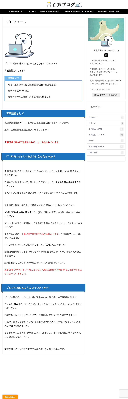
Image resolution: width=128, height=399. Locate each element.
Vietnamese (106, 117)
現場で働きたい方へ (106, 147)
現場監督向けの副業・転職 (108, 11)
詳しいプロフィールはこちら (106, 95)
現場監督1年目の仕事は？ (50, 11)
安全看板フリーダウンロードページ (79, 11)
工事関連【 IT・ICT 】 (106, 135)
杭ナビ (106, 141)
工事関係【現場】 (106, 129)
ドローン (32, 11)
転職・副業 (106, 152)
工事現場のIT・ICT (16, 11)
